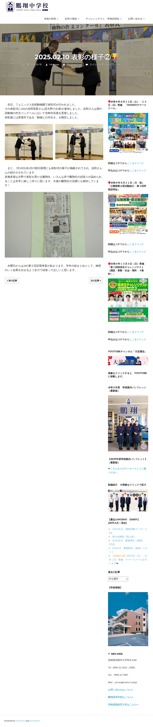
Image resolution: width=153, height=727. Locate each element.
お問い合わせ (135, 19)
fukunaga (54, 65)
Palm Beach (35, 721)
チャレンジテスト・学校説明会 (102, 19)
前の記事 (13, 280)
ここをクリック (135, 163)
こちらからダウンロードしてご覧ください (127, 471)
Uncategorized (74, 65)
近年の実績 (71, 19)
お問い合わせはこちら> (120, 690)
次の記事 (95, 280)
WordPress (20, 721)
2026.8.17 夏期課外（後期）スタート (128, 550)
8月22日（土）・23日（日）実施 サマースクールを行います (128, 560)
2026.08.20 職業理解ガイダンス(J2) (128, 531)
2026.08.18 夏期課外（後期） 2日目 (128, 543)
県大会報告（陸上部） (124, 537)
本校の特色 (50, 19)
